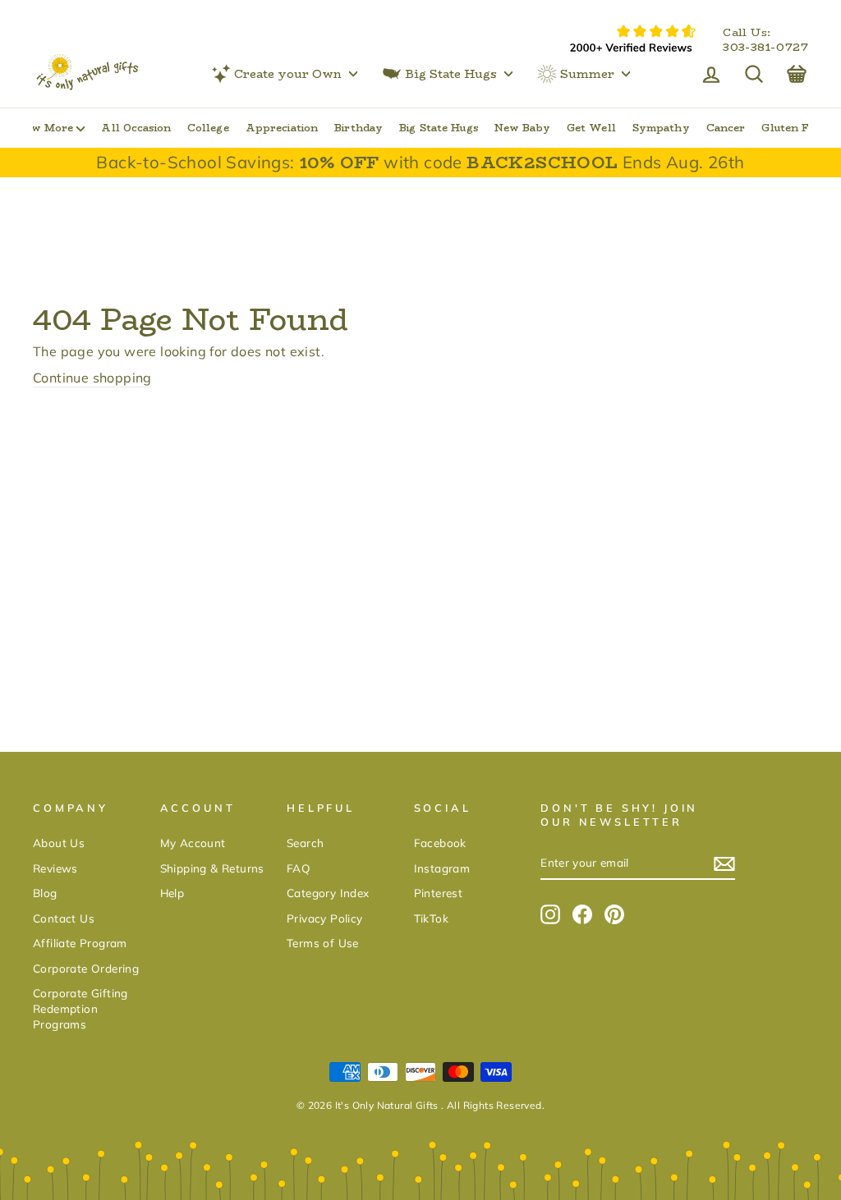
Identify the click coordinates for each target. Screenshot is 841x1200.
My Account (193, 843)
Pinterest (438, 893)
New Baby (522, 127)
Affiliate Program (80, 943)
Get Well (591, 127)
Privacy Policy (325, 918)
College (208, 127)
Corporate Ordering (86, 968)
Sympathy (661, 127)
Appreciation (282, 127)
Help (172, 893)
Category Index (328, 893)
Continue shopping (92, 377)
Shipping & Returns (212, 868)
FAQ (298, 868)
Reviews (55, 868)
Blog (45, 893)
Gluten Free (793, 127)
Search (305, 843)
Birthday (358, 127)
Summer (587, 74)
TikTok (431, 918)
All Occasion (135, 127)
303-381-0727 (765, 47)
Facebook (440, 843)
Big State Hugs (451, 74)
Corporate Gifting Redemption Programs (80, 1008)
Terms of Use (323, 943)
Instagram (442, 868)
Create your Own (288, 74)
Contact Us (63, 918)
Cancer (726, 127)
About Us (59, 843)
